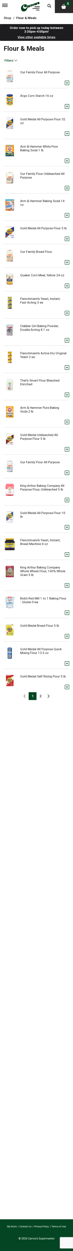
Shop (7, 18)
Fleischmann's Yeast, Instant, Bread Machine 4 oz (40, 542)
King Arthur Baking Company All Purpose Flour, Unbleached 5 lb (42, 487)
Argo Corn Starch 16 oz (36, 96)
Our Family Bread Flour (36, 252)
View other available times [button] (36, 37)
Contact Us (25, 1226)
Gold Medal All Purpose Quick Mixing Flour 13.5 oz (41, 651)
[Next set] (48, 696)
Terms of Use (58, 1226)
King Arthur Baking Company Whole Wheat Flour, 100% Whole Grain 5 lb (42, 571)
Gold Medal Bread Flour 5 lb (39, 625)
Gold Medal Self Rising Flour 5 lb (43, 676)
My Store (12, 1226)
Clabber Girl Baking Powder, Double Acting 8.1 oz (39, 328)
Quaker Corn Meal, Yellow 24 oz (42, 275)
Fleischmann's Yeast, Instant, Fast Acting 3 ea (40, 300)
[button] (67, 83)
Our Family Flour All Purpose (40, 72)
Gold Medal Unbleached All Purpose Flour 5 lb (39, 437)
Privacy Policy (41, 1226)
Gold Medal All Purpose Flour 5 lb (43, 228)
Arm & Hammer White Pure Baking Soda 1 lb (39, 148)
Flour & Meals (26, 18)
